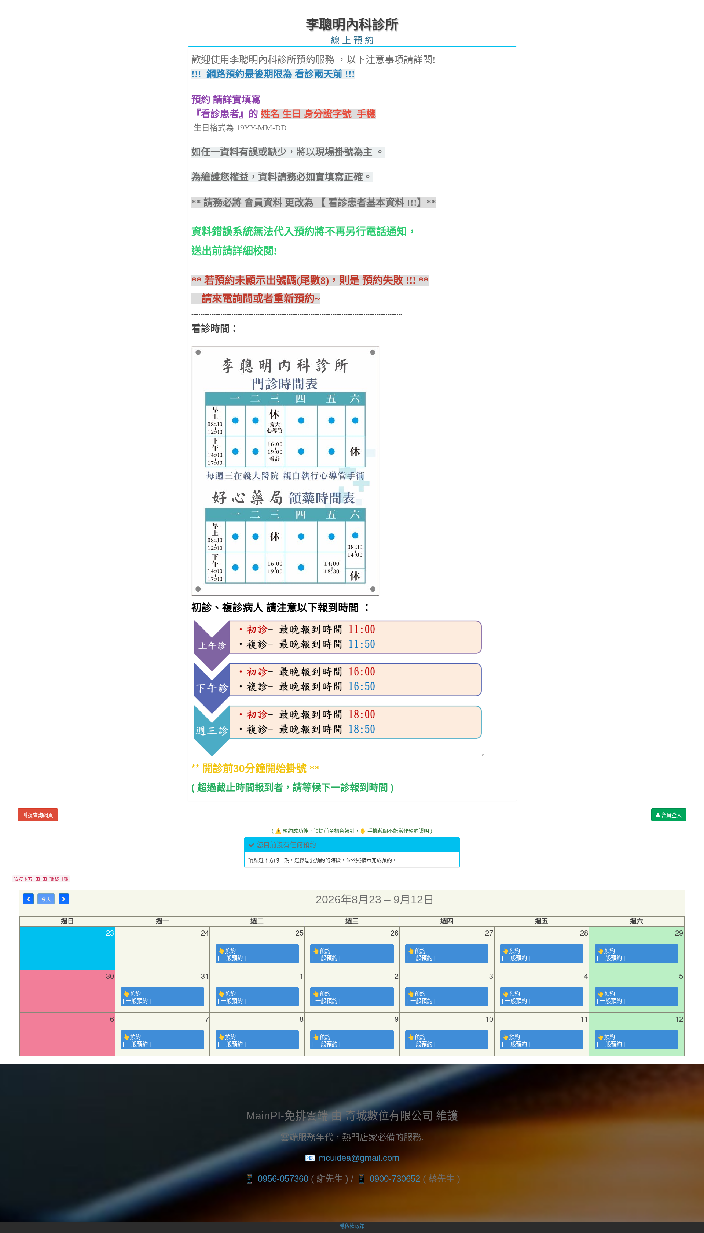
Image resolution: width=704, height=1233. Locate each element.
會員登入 (671, 814)
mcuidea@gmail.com (358, 1158)
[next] (64, 898)
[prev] (28, 898)
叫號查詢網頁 (37, 814)
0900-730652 (395, 1179)
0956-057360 (283, 1179)
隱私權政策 (352, 1225)
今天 (46, 899)
